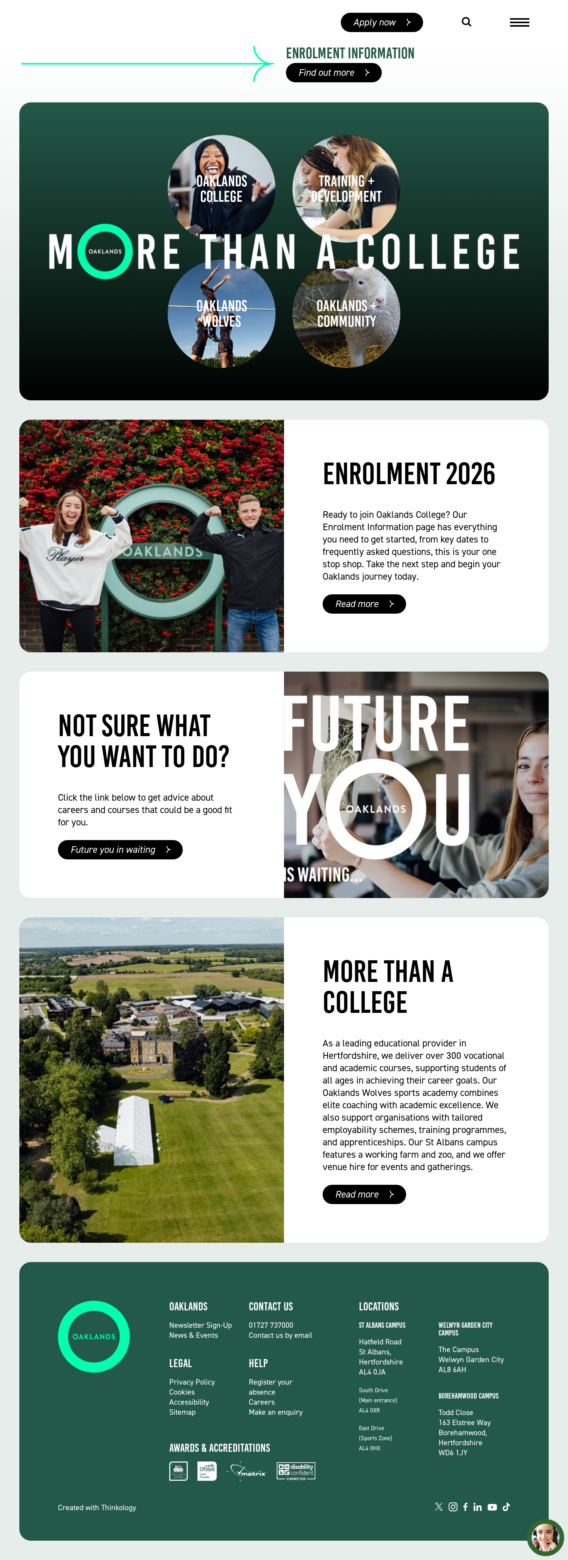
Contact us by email (280, 1335)
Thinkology (118, 1507)
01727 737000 (271, 1325)
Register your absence (271, 1387)
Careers (262, 1402)
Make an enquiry (276, 1412)
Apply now (374, 22)
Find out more (326, 72)
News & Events (193, 1335)
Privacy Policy (192, 1382)
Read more (356, 603)
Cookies (182, 1392)
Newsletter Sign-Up (200, 1325)
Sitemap (182, 1412)
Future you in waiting (112, 849)
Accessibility (189, 1402)
